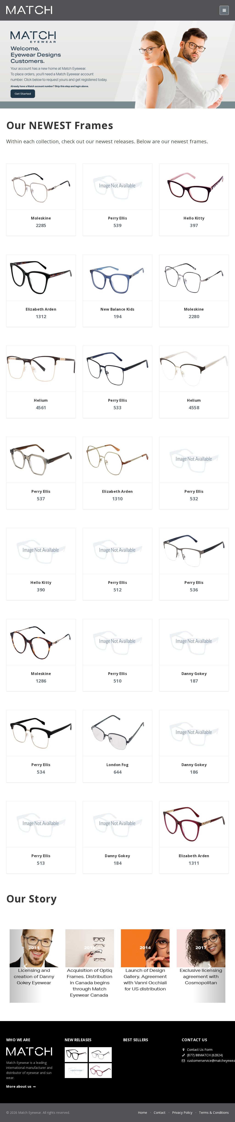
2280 (194, 316)
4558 (194, 407)
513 (41, 863)
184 (118, 863)
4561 (41, 407)
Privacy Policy (182, 1112)
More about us (18, 1086)
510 (118, 681)
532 (194, 499)
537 (41, 499)
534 (41, 772)
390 (41, 590)
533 (118, 407)
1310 (117, 499)
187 (194, 681)
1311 (194, 863)
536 (194, 590)
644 (118, 772)
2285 (41, 225)
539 (118, 225)
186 (194, 772)
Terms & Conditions (214, 1112)
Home (142, 1112)
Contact (159, 1112)
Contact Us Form (199, 1049)
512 (118, 590)
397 (194, 225)
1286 (41, 681)
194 (118, 316)
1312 (41, 316)
